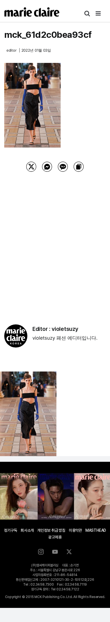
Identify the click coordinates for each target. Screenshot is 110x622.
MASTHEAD (95, 530)
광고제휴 (54, 537)
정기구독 (10, 530)
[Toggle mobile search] (87, 13)
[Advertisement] (55, 241)
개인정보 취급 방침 (51, 530)
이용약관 (75, 530)
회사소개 (27, 530)
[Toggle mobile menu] (99, 13)
